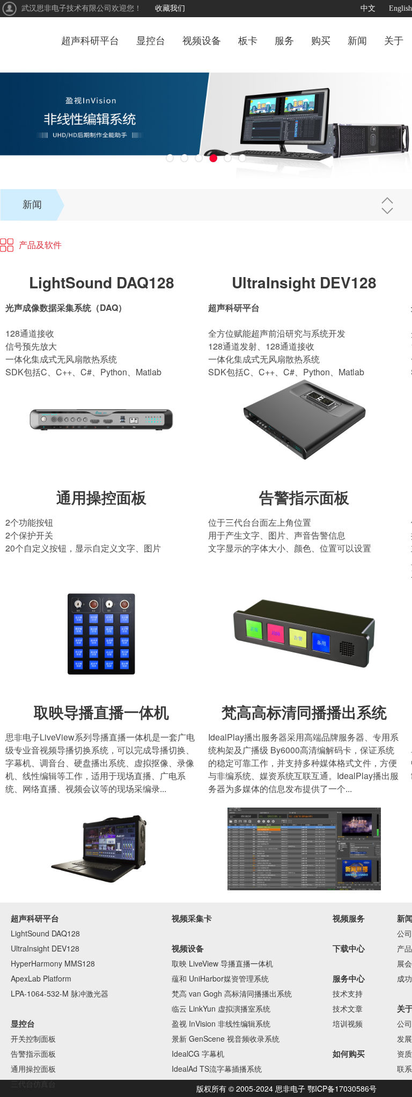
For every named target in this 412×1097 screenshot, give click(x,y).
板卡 (248, 40)
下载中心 (349, 948)
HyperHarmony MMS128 (53, 963)
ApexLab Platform (41, 978)
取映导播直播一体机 (101, 712)
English (400, 8)
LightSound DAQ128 (101, 282)
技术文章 (348, 1008)
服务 (284, 40)
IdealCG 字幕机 (198, 1053)
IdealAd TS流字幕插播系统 (217, 1068)
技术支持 (348, 993)
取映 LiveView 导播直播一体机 (222, 963)
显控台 (150, 40)
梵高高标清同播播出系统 (304, 712)
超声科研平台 (90, 40)
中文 (368, 8)
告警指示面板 (304, 497)
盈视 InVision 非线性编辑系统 (221, 1023)
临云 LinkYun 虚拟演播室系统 (221, 1008)
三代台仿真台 (33, 1083)
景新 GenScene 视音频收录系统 (225, 1038)
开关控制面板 (33, 1038)
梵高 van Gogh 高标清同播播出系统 (232, 993)
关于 (393, 40)
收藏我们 (170, 8)
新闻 (357, 40)
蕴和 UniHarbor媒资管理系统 (220, 978)
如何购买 (349, 1053)
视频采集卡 (192, 918)
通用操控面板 (101, 497)
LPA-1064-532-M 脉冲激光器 (59, 993)
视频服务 (349, 918)
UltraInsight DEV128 (304, 282)
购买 (320, 40)
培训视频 (348, 1023)
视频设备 (201, 40)
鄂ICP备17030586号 (342, 1088)
